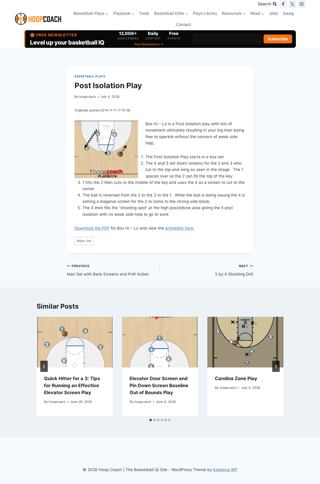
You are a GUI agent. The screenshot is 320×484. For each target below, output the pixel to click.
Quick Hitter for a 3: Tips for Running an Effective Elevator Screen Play (72, 385)
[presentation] (75, 342)
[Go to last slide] (44, 366)
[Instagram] (301, 4)
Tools (144, 13)
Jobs (273, 13)
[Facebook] (283, 4)
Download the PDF (92, 228)
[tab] (150, 420)
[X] (292, 4)
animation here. (179, 228)
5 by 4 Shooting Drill (234, 270)
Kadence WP (225, 469)
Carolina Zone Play (236, 378)
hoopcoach (87, 96)
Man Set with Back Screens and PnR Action (108, 270)
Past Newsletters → (148, 44)
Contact (183, 24)
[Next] (276, 366)
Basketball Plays (89, 76)
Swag (288, 13)
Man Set (84, 241)
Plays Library (205, 13)
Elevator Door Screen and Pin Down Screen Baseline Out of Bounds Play (159, 385)
